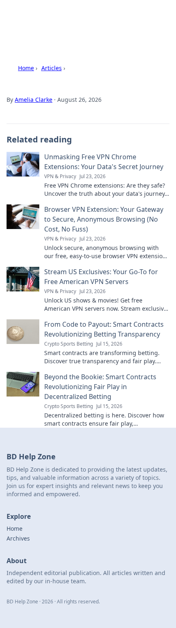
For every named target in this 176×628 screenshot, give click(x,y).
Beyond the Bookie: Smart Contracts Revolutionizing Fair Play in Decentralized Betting (100, 386)
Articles (51, 68)
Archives (18, 538)
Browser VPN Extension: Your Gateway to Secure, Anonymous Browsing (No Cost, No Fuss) (103, 219)
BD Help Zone (38, 16)
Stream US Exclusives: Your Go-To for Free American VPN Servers (101, 276)
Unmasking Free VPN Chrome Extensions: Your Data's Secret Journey (103, 161)
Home (26, 68)
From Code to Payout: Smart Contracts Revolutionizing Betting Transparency (104, 329)
